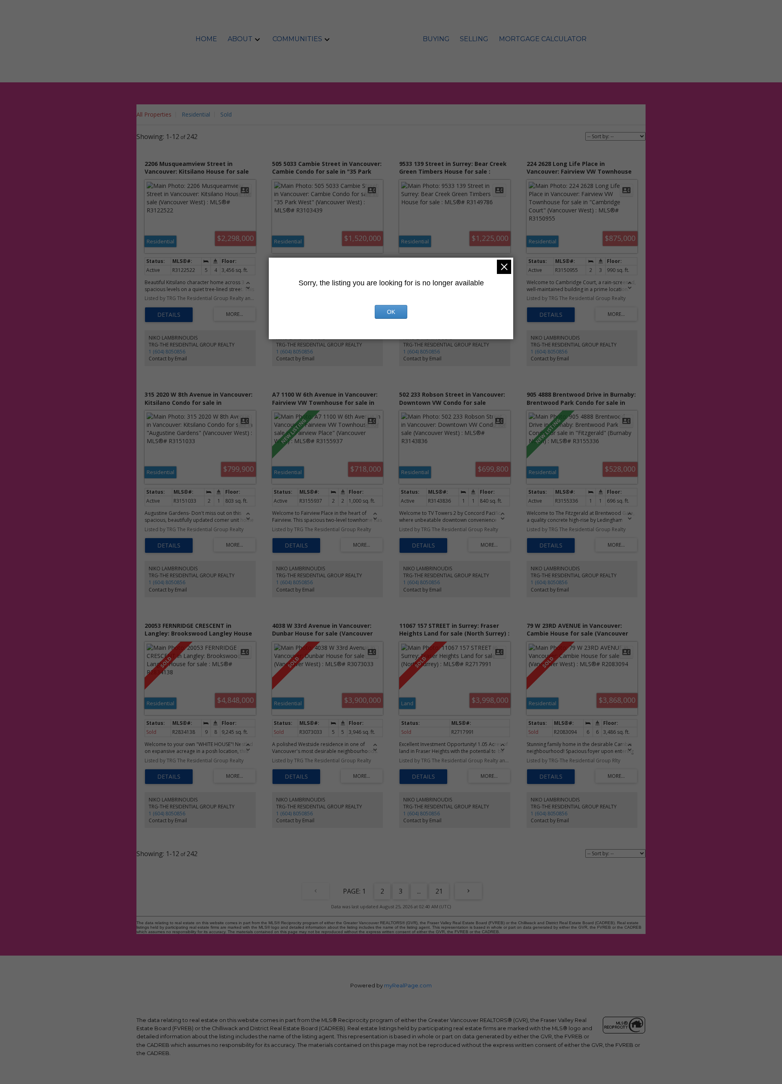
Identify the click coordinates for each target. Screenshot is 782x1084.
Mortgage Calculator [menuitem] (542, 39)
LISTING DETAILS (169, 314)
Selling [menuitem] (474, 39)
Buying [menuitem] (436, 39)
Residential (196, 114)
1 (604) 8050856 (167, 351)
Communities (297, 39)
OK (391, 312)
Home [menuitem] (206, 39)
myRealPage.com (408, 985)
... (419, 891)
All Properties (153, 114)
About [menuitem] (240, 39)
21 (439, 891)
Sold (226, 114)
